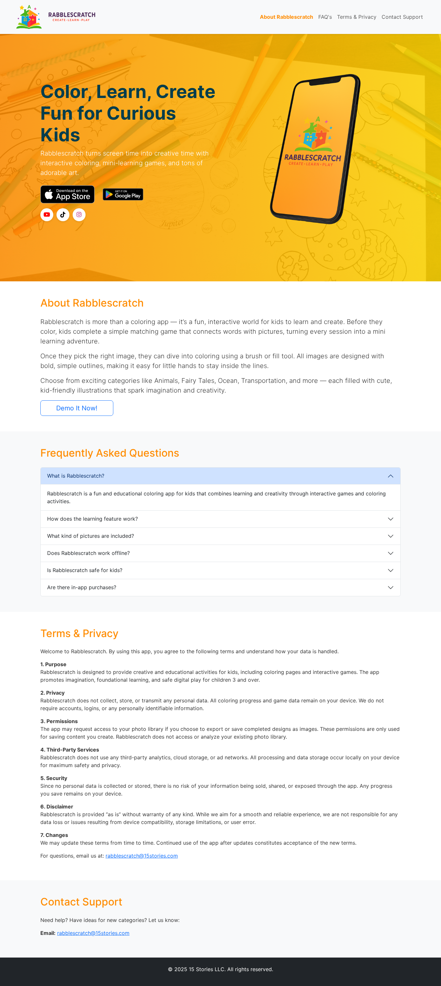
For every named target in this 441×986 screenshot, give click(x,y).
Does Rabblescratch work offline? (88, 553)
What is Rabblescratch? (75, 475)
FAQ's (325, 17)
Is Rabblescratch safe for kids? (84, 570)
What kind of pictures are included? (90, 536)
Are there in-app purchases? (81, 587)
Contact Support (402, 17)
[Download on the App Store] (67, 194)
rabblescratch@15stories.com (142, 855)
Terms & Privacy (356, 17)
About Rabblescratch (286, 17)
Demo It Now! (76, 408)
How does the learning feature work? (92, 518)
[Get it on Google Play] (123, 194)
